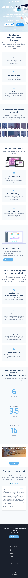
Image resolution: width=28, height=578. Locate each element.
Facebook (13, 550)
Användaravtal (13, 560)
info (12, 556)
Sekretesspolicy (14, 563)
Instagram (14, 546)
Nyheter (13, 553)
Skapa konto (9, 24)
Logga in (19, 24)
